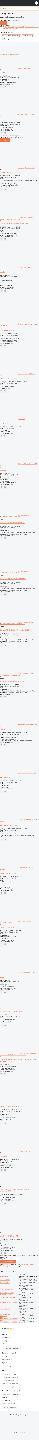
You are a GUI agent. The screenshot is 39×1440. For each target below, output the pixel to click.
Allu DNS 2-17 (5, 378)
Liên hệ (4, 1344)
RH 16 (2, 977)
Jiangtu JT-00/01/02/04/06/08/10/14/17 (13, 579)
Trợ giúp (4, 1341)
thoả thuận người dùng (6, 1266)
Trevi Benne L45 (5, 777)
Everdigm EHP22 (6, 729)
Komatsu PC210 (5, 1280)
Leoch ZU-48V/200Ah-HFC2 (9, 1106)
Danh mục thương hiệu (9, 1387)
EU (1, 119)
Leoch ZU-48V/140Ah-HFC (9, 1236)
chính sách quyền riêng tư (27, 1264)
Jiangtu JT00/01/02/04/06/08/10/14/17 (12, 523)
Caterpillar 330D (5, 1276)
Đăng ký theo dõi (8, 1261)
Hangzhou (3, 1156)
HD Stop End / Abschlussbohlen (11, 1011)
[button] (36, 3)
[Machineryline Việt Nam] (12, 3)
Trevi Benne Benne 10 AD (8, 825)
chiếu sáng (5, 39)
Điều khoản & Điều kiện (9, 1374)
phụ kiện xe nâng (28, 35)
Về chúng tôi (6, 1337)
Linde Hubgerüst (5, 172)
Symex (2, 73)
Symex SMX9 (4, 470)
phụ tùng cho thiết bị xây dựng (11, 35)
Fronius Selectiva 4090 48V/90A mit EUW (14, 224)
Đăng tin (5, 140)
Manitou (2, 272)
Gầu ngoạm (4, 423)
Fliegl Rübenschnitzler (7, 927)
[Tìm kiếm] (36, 8)
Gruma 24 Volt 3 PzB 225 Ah (9, 330)
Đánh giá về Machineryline (10, 1383)
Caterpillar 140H (5, 1283)
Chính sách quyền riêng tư (10, 1377)
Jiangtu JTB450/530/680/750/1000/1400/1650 (15, 630)
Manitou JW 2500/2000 (8, 874)
